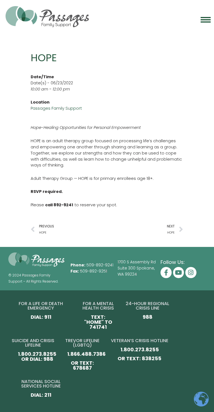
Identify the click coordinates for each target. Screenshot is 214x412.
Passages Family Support (56, 108)
